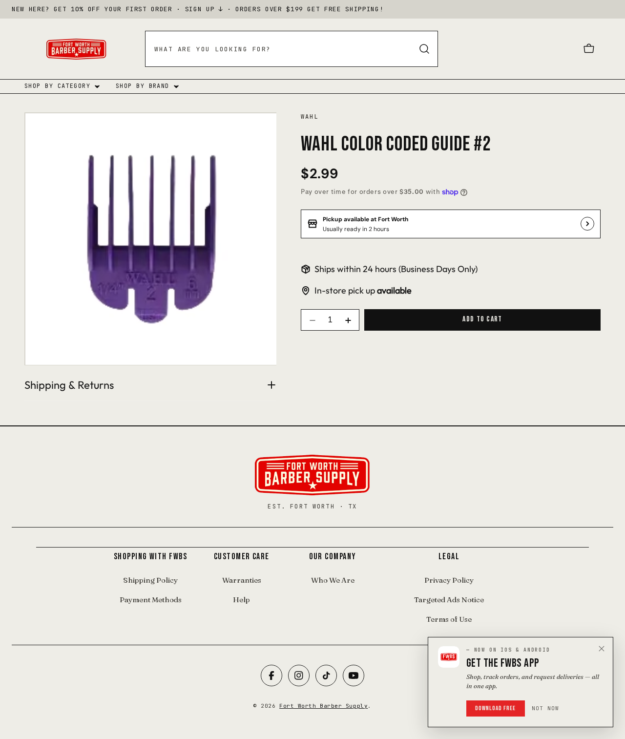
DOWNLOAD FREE (495, 708)
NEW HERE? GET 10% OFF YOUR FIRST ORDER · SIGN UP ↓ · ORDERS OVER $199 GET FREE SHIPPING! (197, 9)
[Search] (424, 49)
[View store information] (587, 224)
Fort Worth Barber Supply (323, 705)
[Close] (601, 648)
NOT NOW (546, 708)
